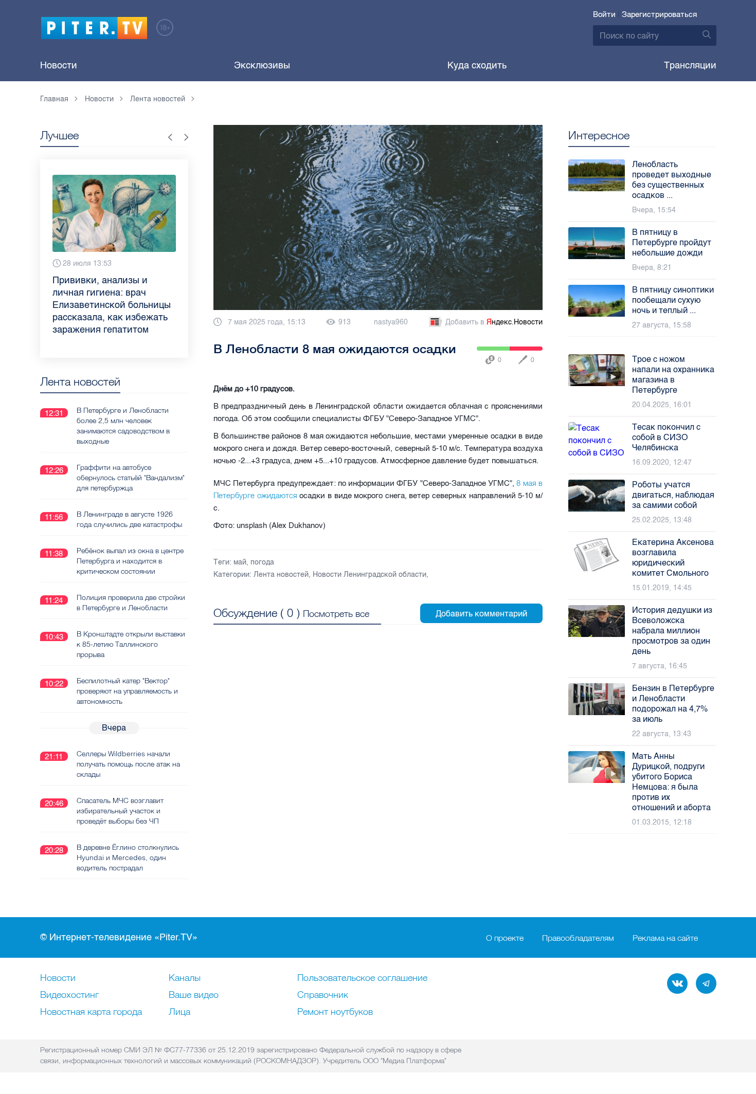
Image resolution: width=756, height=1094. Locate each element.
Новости (58, 65)
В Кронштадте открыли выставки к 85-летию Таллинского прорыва (131, 644)
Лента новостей (281, 574)
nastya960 (391, 322)
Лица (179, 1012)
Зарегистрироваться (659, 14)
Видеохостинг (69, 995)
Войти (604, 14)
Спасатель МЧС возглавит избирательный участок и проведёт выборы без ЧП (120, 811)
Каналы (185, 978)
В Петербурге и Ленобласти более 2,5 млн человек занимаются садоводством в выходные (123, 426)
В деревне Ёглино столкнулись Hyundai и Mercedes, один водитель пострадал (128, 857)
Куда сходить (477, 65)
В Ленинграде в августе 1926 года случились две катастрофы (129, 519)
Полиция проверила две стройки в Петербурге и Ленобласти (131, 602)
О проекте (505, 938)
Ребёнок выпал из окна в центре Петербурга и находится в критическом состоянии (130, 561)
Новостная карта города (91, 1012)
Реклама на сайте (665, 938)
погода (262, 562)
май (239, 562)
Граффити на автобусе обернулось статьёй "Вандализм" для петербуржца (131, 478)
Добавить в (494, 322)
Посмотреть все (336, 613)
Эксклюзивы (262, 65)
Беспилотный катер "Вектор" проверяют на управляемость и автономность (127, 691)
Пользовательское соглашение (362, 978)
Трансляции (690, 65)
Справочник (322, 995)
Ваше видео (194, 995)
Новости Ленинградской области (369, 574)
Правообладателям (578, 938)
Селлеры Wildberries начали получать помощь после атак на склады (128, 764)
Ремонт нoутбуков (335, 1012)
